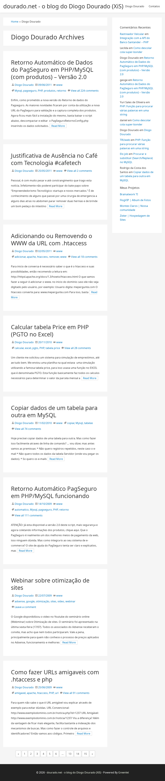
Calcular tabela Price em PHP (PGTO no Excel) (50, 330)
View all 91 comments (76, 693)
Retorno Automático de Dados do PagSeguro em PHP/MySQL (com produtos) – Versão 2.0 (52, 69)
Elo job (124, 154)
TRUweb (125, 140)
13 (69, 754)
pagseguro (30, 90)
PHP (40, 90)
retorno (61, 90)
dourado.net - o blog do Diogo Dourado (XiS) (74, 772)
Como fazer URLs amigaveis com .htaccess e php (55, 675)
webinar (70, 601)
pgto (35, 348)
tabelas (88, 423)
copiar (70, 423)
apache (31, 257)
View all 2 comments (79, 171)
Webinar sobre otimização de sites (50, 584)
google (30, 601)
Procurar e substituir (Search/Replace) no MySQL (136, 158)
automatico (22, 509)
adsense (20, 601)
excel (28, 348)
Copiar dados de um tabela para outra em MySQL (54, 411)
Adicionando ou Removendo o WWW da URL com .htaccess (51, 239)
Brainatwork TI (129, 194)
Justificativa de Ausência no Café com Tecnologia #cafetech (54, 159)
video (61, 601)
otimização (42, 601)
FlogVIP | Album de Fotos (135, 200)
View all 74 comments (28, 429)
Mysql (18, 90)
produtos (49, 90)
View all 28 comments (77, 348)
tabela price (53, 348)
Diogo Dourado (134, 6)
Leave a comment (25, 607)
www (59, 85)
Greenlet (123, 772)
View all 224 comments (85, 90)
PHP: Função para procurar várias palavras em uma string (136, 110)
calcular (19, 348)
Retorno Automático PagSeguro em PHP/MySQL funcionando (54, 492)
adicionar (20, 257)
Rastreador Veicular (132, 34)
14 (77, 754)
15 (85, 754)
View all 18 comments (84, 257)
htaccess (42, 257)
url (56, 693)
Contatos (154, 6)
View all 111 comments (29, 515)
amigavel (20, 693)
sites (53, 601)
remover (54, 257)
